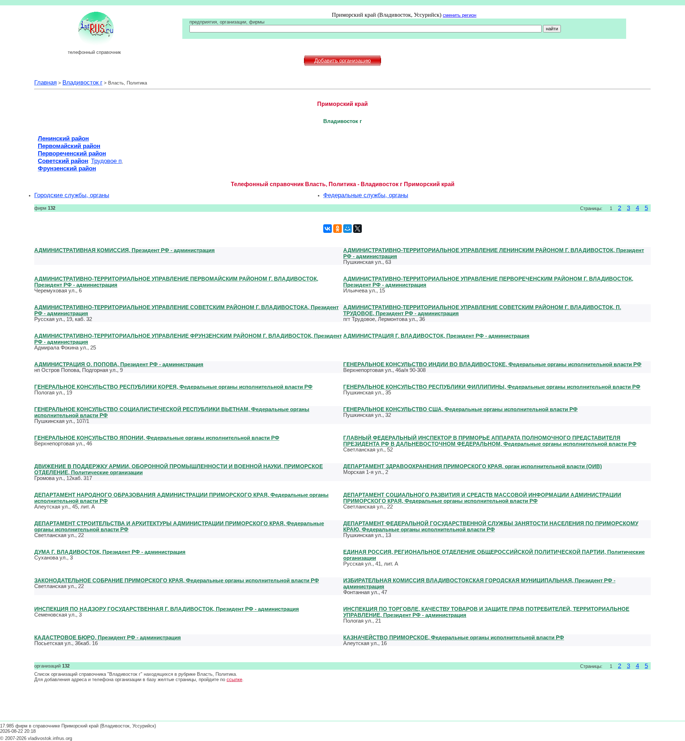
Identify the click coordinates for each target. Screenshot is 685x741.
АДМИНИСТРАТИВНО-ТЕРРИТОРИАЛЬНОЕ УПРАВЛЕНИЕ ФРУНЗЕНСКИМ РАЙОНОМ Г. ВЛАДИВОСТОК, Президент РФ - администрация (188, 339)
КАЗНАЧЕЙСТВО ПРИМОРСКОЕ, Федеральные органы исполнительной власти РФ (453, 637)
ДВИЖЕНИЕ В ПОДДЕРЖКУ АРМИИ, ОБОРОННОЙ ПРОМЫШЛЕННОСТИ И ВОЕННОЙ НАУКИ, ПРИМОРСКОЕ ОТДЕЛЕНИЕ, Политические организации (178, 469)
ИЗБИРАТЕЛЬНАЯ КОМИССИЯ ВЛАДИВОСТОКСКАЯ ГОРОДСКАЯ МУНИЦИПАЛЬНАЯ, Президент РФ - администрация (479, 583)
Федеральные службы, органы (365, 195)
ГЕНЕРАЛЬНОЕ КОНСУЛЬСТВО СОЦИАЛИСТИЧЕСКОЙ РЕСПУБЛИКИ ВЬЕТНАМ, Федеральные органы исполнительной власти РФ (171, 412)
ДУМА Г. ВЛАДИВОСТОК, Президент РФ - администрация (110, 552)
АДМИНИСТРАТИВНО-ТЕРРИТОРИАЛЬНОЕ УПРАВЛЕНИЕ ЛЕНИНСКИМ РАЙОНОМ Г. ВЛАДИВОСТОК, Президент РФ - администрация (493, 253)
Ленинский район (63, 138)
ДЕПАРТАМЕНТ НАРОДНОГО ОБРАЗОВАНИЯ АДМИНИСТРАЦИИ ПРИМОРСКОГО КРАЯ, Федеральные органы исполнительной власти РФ (181, 498)
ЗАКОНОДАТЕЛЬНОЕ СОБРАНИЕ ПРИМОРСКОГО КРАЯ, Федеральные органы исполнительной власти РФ (176, 580)
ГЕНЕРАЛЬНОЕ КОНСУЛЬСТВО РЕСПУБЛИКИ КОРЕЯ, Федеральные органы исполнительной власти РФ (173, 387)
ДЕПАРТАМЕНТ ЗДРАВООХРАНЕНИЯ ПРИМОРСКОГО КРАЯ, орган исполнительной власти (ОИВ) (472, 466)
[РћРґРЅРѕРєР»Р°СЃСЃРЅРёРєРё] (337, 228)
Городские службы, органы (71, 195)
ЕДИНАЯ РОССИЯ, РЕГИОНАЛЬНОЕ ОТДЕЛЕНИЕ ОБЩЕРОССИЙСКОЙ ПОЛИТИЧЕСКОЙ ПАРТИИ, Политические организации (494, 555)
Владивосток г (82, 82)
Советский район (63, 160)
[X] (357, 228)
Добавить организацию (342, 60)
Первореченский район (72, 153)
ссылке (234, 679)
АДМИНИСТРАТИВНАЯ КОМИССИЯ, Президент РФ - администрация (124, 250)
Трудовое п (106, 160)
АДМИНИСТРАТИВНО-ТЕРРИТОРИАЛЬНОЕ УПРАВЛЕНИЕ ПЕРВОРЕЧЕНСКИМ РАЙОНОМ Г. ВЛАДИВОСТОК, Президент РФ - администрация (488, 282)
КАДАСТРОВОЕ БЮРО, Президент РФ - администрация (107, 637)
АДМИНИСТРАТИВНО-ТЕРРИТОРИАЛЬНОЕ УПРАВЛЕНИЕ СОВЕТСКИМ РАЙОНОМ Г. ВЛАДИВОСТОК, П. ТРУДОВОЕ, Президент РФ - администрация (482, 310)
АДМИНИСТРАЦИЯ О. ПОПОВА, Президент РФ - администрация (118, 364)
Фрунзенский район (67, 168)
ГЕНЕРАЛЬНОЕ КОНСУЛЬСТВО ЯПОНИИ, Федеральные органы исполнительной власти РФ (156, 438)
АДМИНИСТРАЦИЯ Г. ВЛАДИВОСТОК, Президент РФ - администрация (436, 336)
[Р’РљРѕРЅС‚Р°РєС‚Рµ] (327, 228)
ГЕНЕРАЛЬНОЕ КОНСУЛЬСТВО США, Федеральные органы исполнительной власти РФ (460, 409)
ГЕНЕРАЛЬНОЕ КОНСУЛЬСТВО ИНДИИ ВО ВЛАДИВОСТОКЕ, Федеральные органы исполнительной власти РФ (492, 364)
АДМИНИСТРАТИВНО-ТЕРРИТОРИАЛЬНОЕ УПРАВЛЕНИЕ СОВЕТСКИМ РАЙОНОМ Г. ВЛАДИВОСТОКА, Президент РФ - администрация (186, 310)
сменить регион (459, 15)
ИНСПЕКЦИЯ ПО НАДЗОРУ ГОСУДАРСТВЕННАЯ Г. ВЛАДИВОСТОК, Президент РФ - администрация (166, 609)
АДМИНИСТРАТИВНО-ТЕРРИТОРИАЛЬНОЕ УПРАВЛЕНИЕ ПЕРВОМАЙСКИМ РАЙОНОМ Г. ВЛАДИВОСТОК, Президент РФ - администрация (176, 282)
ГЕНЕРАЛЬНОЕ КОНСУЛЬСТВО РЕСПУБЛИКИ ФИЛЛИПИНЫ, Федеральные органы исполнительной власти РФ (491, 387)
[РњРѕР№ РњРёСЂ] (347, 228)
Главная (45, 82)
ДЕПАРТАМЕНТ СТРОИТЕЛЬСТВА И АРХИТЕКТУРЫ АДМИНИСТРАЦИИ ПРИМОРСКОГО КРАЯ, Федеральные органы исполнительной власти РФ (179, 526)
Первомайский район (69, 145)
